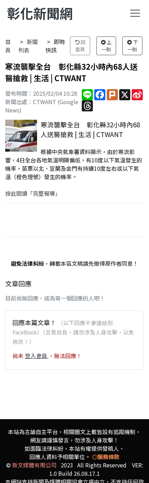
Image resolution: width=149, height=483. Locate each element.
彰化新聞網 (40, 13)
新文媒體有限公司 (34, 465)
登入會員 (37, 355)
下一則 (133, 46)
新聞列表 (28, 45)
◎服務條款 (106, 456)
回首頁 (80, 46)
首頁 (8, 45)
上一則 (107, 46)
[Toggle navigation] (135, 13)
